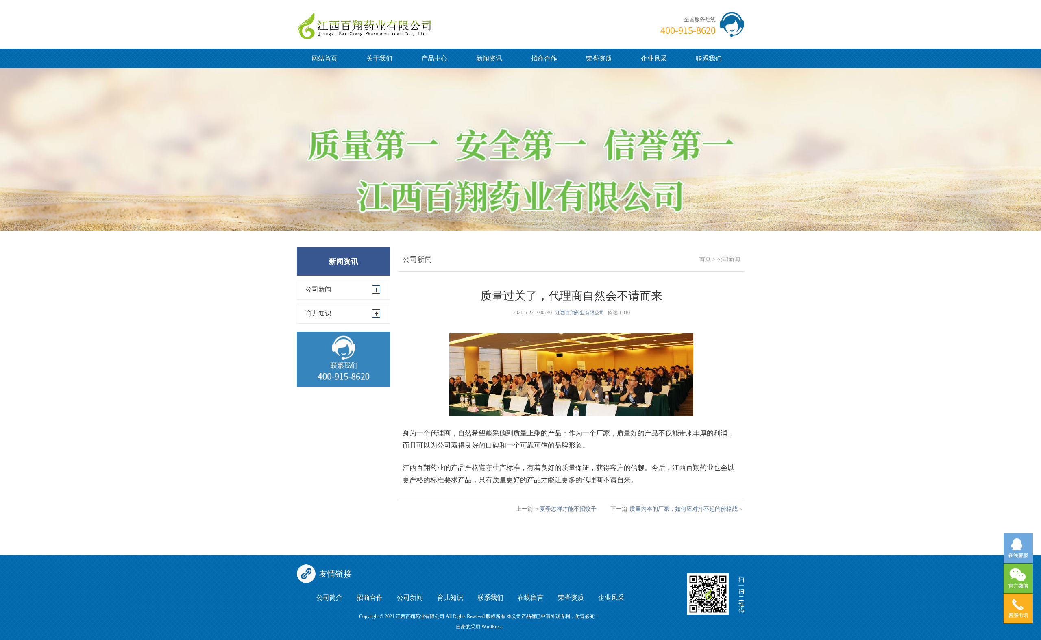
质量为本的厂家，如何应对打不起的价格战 (683, 509)
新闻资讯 (489, 58)
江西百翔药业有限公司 (579, 313)
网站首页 (324, 58)
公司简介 (329, 597)
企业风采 (654, 58)
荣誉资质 (599, 58)
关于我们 (379, 58)
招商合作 (544, 58)
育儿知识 (318, 313)
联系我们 (709, 58)
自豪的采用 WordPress (479, 626)
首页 (705, 259)
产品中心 (434, 58)
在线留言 (531, 597)
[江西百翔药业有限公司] (364, 19)
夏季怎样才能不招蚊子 (568, 509)
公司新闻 (318, 289)
